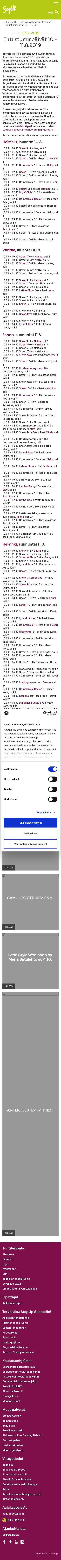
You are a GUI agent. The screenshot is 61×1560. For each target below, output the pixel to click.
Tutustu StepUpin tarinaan (18, 1352)
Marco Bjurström (12, 1450)
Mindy (49, 432)
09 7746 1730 (16, 1520)
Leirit (5, 1273)
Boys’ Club (25, 192)
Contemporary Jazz (31, 368)
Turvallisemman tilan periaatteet (21, 1494)
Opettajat (10, 1297)
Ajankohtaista (14, 1529)
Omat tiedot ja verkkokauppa (19, 1288)
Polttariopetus (11, 1440)
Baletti (23, 188)
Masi (5, 489)
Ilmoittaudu (9, 1337)
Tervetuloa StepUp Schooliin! (26, 1312)
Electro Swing (27, 486)
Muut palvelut (13, 1410)
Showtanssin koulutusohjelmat (21, 1371)
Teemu (47, 682)
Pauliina (47, 466)
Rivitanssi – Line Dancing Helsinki (22, 1435)
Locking (24, 682)
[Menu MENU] (56, 3)
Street (23, 158)
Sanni (52, 598)
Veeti (55, 625)
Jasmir (6, 229)
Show (22, 148)
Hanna (38, 256)
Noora (54, 354)
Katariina (50, 388)
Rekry (5, 1489)
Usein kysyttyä (11, 1342)
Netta (38, 260)
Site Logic (53, 1553)
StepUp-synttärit (12, 1430)
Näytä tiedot (44, 812)
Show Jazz (25, 314)
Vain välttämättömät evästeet (30, 844)
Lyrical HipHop (27, 618)
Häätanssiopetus (12, 1445)
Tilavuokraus (10, 1420)
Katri (38, 344)
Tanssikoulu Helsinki (14, 1474)
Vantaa (8, 250)
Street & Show (27, 557)
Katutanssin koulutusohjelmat (20, 1376)
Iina (36, 148)
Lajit (5, 1264)
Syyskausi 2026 (11, 1283)
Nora (5, 648)
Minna (20, 516)
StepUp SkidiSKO (12, 1386)
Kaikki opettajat (11, 1303)
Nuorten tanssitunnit (15, 1322)
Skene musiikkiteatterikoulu (18, 1366)
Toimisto (7, 1464)
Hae (51, 12)
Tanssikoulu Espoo (13, 1469)
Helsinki (9, 142)
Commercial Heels (30, 198)
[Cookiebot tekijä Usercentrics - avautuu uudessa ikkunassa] (43, 713)
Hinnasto (8, 1259)
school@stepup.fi (13, 1513)
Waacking (25, 631)
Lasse (49, 158)
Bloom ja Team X (12, 1391)
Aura (47, 557)
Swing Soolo (26, 499)
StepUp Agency (11, 1415)
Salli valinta (30, 833)
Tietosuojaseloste (13, 1499)
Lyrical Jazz (26, 324)
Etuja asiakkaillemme (14, 1347)
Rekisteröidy (9, 1332)
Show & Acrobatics (30, 577)
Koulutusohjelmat (17, 1361)
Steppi (23, 695)
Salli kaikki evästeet (31, 822)
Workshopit (9, 1269)
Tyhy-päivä (8, 1425)
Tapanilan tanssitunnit (16, 1278)
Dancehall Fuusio (29, 702)
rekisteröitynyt (23, 126)
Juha (51, 290)
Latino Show (26, 290)
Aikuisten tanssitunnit (15, 1317)
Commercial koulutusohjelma (20, 1381)
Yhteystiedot (12, 1459)
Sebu (50, 165)
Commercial (26, 165)
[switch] (52, 779)
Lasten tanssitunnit (14, 1327)
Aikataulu (8, 1254)
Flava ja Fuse (10, 1396)
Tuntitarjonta (13, 1248)
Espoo (8, 335)
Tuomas (46, 188)
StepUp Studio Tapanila (16, 1479)
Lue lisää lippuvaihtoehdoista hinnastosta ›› (28, 129)
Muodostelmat (11, 1401)
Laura (37, 280)
